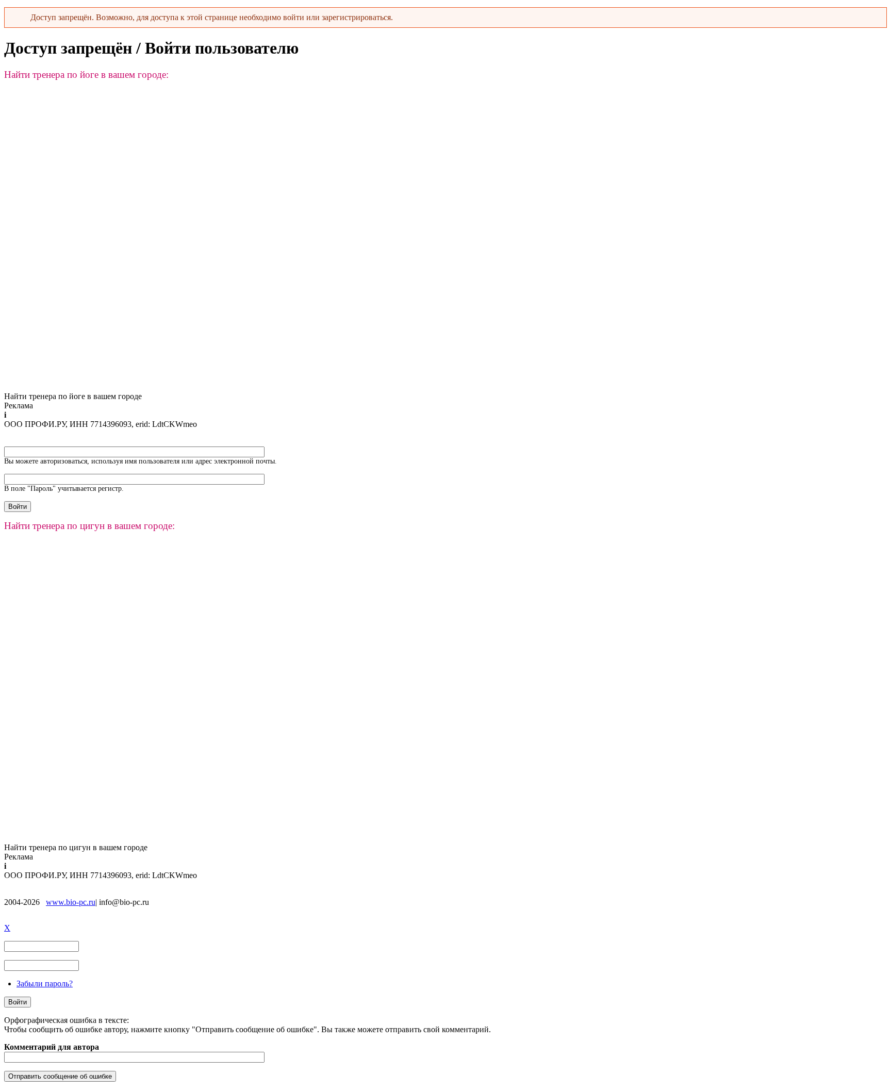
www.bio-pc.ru (70, 902)
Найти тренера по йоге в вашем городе (73, 396)
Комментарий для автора (51, 1047)
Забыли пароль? (44, 983)
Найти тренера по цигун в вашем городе (75, 847)
